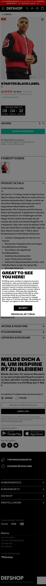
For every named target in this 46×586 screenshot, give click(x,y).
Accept (23, 308)
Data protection (31, 301)
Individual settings (23, 314)
